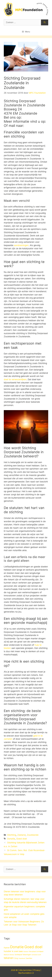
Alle (21, 970)
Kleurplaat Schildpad (36, 951)
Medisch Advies (9, 955)
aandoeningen (21, 245)
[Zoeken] (44, 22)
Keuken (25, 951)
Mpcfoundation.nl (26, 973)
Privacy (36, 970)
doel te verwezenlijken (15, 379)
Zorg (16, 958)
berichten (27, 970)
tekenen (9, 957)
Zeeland (21, 835)
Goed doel (21, 838)
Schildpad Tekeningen (23, 955)
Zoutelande (32, 835)
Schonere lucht (36, 955)
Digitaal (6, 948)
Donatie (11, 838)
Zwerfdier (29, 958)
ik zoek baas (17, 951)
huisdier (7, 951)
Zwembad (22, 958)
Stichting (11, 835)
